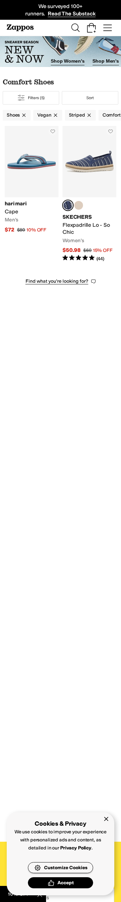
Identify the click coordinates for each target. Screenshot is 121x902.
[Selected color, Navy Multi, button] (68, 205)
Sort (90, 97)
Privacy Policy (75, 848)
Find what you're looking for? (57, 281)
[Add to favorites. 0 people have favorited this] (52, 131)
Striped (77, 115)
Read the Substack (71, 13)
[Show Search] (75, 27)
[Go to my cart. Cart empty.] (91, 27)
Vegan (44, 115)
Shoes (13, 115)
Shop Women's (67, 61)
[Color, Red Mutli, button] (78, 205)
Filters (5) (36, 97)
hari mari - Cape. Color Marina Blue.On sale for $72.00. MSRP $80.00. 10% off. (31, 194)
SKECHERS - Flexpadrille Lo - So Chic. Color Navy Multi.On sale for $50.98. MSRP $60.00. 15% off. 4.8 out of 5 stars (89, 194)
